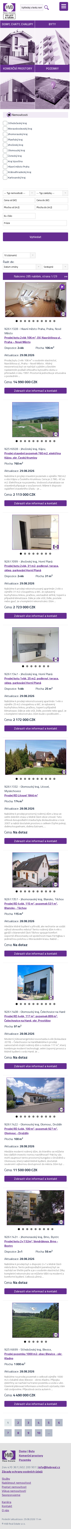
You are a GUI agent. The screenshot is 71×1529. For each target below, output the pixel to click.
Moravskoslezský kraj (20, 128)
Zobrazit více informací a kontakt (35, 390)
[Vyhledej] (46, 7)
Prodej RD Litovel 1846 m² (21, 795)
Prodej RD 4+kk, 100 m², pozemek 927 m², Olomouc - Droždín (31, 1131)
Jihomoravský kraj (17, 134)
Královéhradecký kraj (19, 172)
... (49, 1433)
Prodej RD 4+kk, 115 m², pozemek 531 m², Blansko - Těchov (31, 906)
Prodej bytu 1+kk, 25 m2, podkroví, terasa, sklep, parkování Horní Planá (31, 680)
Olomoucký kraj (16, 150)
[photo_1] (35, 299)
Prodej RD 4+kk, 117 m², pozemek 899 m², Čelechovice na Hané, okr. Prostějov (31, 1018)
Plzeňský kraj (15, 139)
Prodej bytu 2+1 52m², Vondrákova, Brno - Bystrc (31, 1243)
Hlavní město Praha (18, 166)
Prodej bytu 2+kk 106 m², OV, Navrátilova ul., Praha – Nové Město (32, 340)
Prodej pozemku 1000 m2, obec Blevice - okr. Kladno (33, 1356)
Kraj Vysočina (15, 161)
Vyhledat (35, 237)
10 (54, 321)
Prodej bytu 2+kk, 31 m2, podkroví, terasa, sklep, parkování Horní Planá (31, 568)
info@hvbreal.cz (49, 1467)
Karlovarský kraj (16, 177)
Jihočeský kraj (15, 145)
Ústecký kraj (15, 156)
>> (66, 276)
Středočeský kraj (17, 123)
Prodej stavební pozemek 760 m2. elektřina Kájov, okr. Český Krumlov (32, 455)
